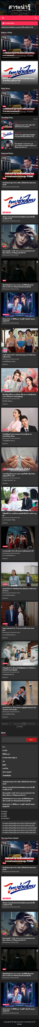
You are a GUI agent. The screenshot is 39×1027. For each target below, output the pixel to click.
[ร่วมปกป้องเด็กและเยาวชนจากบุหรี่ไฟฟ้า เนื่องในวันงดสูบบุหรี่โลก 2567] (19, 459)
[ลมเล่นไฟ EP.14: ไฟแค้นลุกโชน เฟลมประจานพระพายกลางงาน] (19, 574)
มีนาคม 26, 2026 (15, 289)
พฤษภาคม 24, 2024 (16, 517)
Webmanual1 (7, 113)
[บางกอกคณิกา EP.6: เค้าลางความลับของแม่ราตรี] (18, 538)
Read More (5, 364)
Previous (4, 724)
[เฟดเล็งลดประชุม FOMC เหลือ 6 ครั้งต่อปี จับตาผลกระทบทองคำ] (19, 48)
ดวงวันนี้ (3, 813)
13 (15, 724)
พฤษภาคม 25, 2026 (16, 113)
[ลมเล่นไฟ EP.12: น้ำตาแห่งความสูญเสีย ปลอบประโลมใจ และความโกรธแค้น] (19, 693)
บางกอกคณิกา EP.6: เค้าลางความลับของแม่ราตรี (18, 551)
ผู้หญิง (4, 50)
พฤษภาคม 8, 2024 (15, 711)
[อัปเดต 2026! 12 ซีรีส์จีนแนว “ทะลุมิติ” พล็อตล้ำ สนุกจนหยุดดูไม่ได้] (19, 305)
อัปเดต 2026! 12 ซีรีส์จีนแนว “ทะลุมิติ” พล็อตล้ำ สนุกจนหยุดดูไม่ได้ (19, 805)
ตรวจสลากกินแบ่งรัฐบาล (10, 757)
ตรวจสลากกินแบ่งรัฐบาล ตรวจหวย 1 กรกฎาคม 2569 (19, 830)
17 (27, 724)
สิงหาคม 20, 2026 (15, 57)
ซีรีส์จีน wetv (6, 314)
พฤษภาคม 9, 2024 (15, 672)
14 (18, 724)
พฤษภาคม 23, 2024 (16, 553)
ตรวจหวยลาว (5, 818)
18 (30, 724)
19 (33, 724)
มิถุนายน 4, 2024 (15, 359)
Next (21, 726)
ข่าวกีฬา (8, 106)
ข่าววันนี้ (4, 816)
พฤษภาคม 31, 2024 (16, 398)
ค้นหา (3, 733)
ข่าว (4, 106)
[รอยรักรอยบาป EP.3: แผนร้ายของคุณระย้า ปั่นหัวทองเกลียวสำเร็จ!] (19, 340)
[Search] (36, 17)
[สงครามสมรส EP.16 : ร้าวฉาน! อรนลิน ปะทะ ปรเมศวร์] (19, 614)
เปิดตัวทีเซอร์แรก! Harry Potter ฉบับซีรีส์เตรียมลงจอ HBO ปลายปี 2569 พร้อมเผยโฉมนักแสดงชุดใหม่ (25, 145)
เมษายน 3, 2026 (15, 255)
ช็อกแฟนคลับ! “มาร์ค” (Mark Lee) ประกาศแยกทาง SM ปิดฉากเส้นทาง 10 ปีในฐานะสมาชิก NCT (25, 135)
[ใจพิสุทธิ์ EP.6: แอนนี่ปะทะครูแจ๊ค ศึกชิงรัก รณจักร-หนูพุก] (19, 499)
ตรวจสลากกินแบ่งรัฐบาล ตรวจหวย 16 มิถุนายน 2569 (19, 832)
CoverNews (28, 1022)
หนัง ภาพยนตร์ (7, 772)
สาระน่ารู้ (19, 6)
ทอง (4, 761)
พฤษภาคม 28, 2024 (16, 438)
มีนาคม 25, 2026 (15, 323)
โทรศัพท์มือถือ (7, 775)
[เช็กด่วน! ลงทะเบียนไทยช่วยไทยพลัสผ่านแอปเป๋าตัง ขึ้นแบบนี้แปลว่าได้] (19, 103)
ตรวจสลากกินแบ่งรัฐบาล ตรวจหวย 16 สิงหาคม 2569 (19, 823)
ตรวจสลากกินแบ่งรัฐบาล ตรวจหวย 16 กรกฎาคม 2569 (20, 828)
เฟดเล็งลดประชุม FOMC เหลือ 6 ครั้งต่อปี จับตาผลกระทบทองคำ (19, 783)
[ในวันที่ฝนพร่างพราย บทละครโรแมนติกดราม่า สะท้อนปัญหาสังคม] (19, 420)
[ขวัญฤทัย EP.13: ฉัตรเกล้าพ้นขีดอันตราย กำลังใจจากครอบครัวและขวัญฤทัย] (19, 653)
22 (17, 726)
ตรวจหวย (4, 811)
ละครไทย (5, 350)
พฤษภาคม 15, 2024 (16, 592)
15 (21, 724)
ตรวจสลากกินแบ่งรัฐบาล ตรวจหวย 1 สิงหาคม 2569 (19, 825)
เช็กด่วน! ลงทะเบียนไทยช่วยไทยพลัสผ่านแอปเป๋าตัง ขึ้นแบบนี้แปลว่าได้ (19, 788)
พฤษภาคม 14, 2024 (16, 632)
